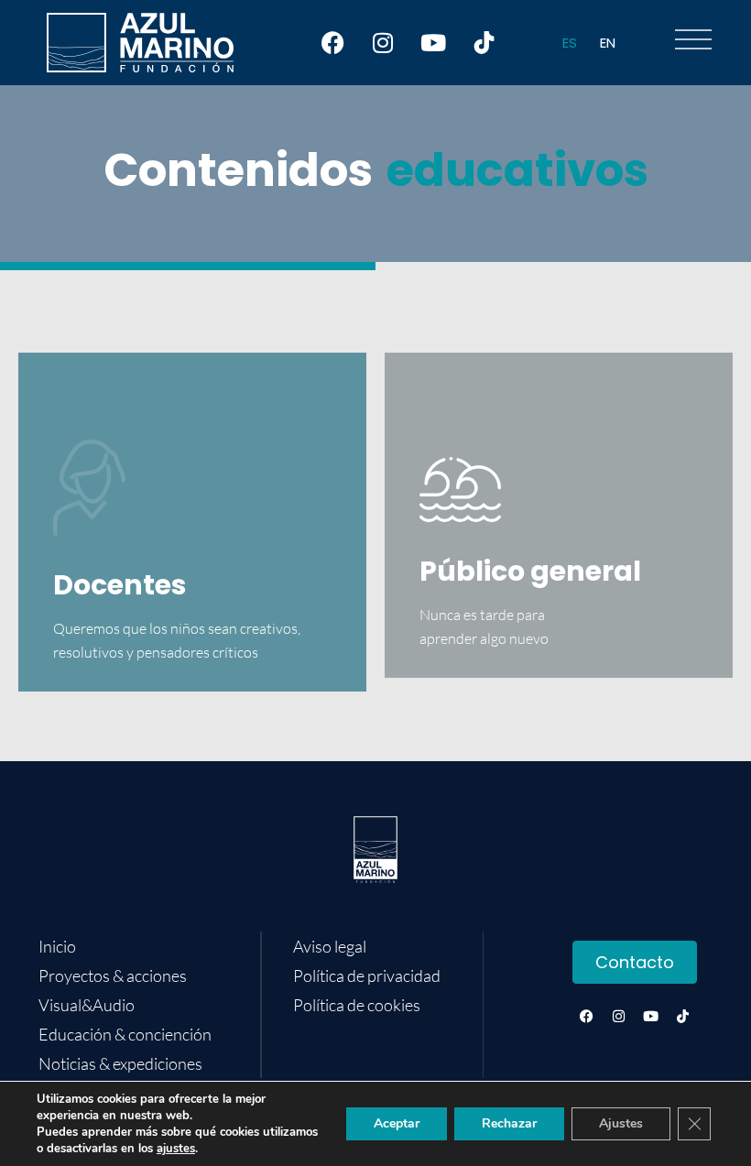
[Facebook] (332, 43)
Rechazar (509, 1123)
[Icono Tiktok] (483, 43)
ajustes (176, 1148)
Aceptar (396, 1123)
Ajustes (621, 1123)
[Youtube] (433, 43)
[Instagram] (383, 43)
